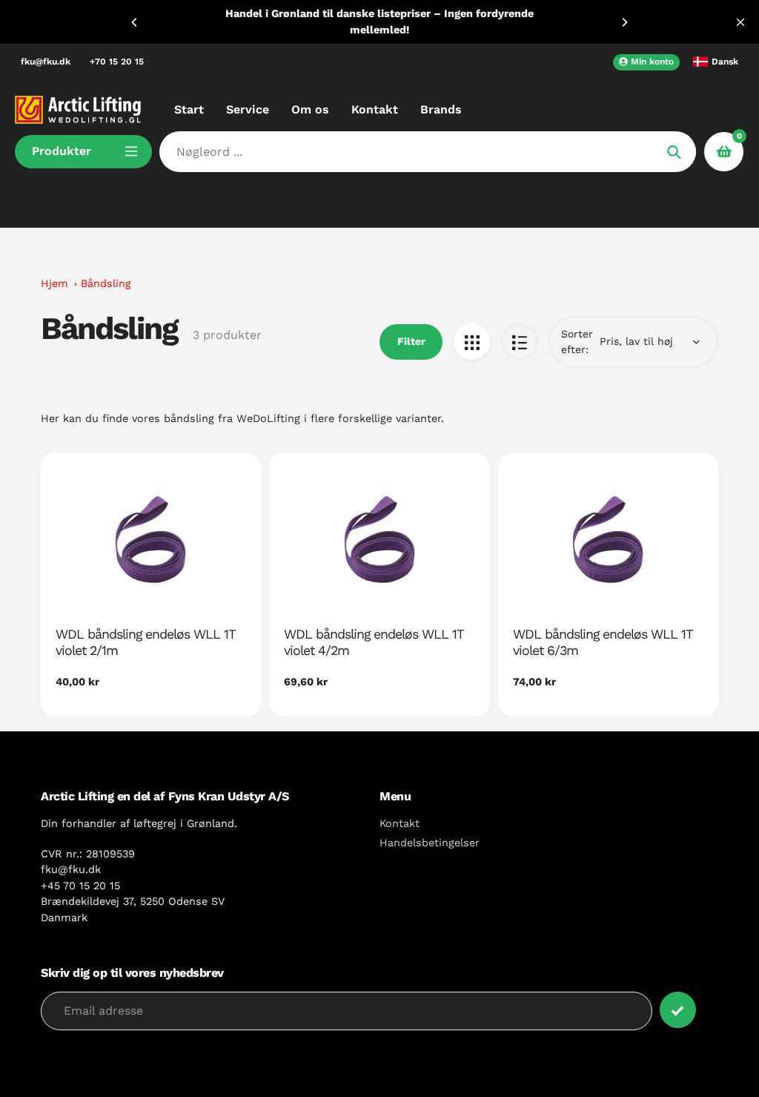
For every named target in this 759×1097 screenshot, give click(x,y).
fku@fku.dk (45, 61)
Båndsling (106, 283)
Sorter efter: (577, 341)
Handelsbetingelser (430, 843)
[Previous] (134, 22)
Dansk (725, 61)
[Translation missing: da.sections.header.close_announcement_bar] (740, 22)
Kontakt (400, 823)
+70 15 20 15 (117, 61)
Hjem (54, 283)
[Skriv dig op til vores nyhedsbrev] (678, 1010)
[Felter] (472, 341)
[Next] (624, 22)
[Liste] (519, 341)
